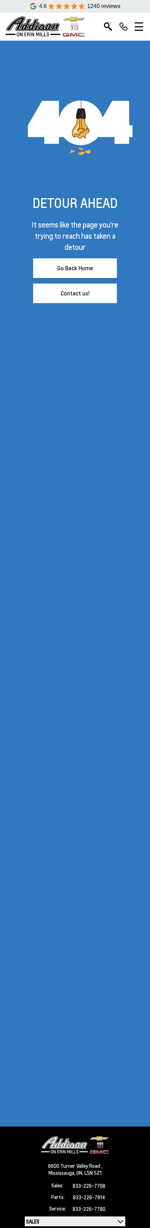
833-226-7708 (89, 1185)
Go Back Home (75, 268)
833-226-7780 (89, 1209)
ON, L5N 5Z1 (89, 1173)
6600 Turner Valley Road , (75, 1166)
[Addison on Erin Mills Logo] (45, 26)
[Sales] (123, 27)
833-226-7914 (89, 1197)
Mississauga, (62, 1173)
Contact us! (75, 293)
